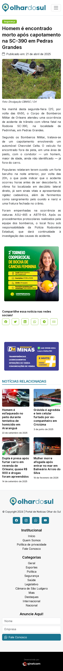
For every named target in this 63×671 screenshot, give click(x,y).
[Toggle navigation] (56, 7)
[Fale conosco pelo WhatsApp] (35, 520)
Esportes (31, 567)
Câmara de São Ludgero (31, 588)
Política (31, 571)
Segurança (9, 21)
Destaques (31, 597)
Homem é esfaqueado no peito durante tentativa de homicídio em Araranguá (12, 419)
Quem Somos (32, 540)
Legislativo (31, 584)
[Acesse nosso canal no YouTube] (45, 520)
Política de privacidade (31, 544)
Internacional (31, 601)
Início (31, 536)
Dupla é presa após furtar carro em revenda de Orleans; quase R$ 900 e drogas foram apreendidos (15, 467)
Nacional (31, 605)
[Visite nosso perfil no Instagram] (26, 520)
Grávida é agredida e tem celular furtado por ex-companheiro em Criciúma (47, 417)
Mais (32, 592)
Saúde (31, 580)
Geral (31, 563)
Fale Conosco (31, 548)
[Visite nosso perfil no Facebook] (16, 520)
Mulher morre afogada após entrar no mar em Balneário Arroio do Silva (47, 465)
